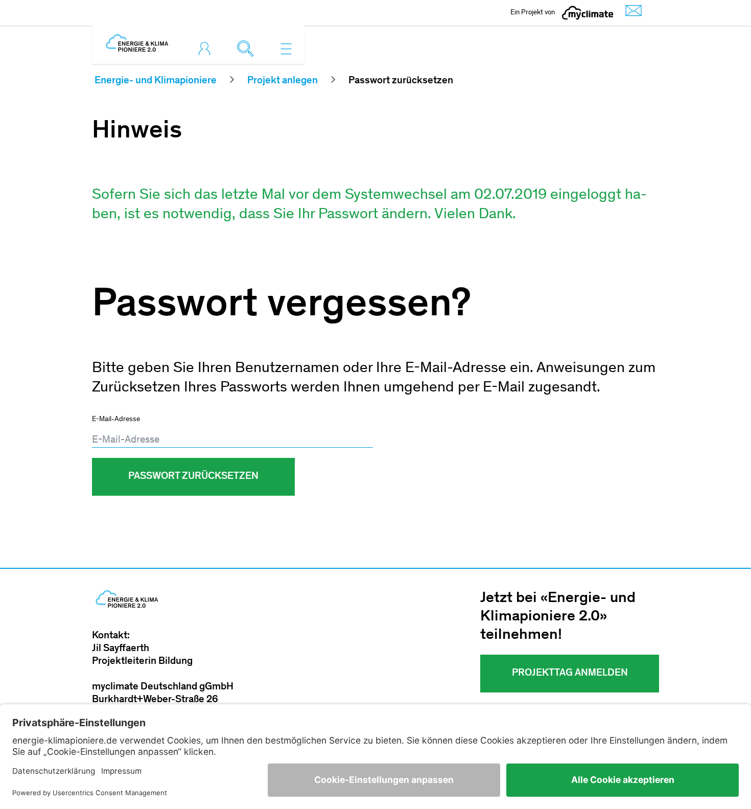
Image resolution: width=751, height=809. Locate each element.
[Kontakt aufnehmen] (631, 13)
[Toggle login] (206, 48)
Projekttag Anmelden (570, 673)
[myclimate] (587, 12)
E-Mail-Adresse (116, 419)
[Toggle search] (247, 48)
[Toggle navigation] (286, 48)
